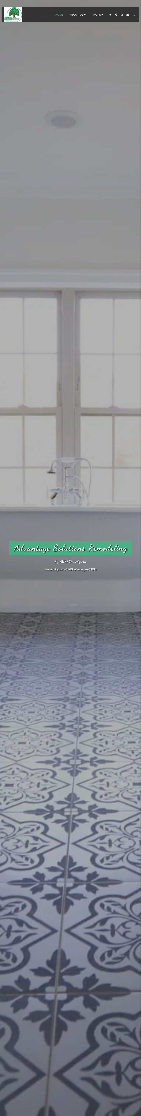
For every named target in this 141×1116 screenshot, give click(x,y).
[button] (78, 14)
